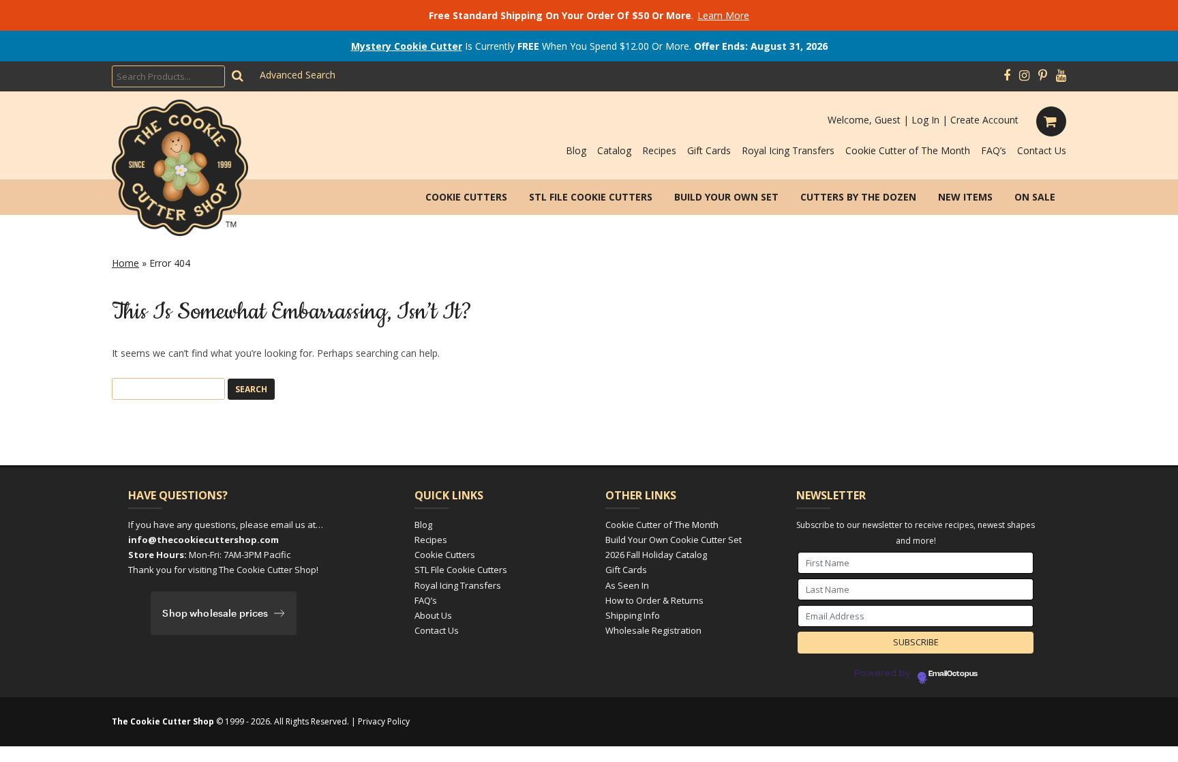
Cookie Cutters (466, 196)
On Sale (1034, 196)
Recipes (659, 150)
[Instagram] (1024, 76)
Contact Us (1041, 150)
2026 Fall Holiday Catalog (656, 554)
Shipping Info (632, 615)
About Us (433, 615)
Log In (925, 119)
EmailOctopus (953, 674)
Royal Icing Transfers (788, 150)
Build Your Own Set (726, 196)
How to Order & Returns (654, 600)
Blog (576, 150)
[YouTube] (1061, 76)
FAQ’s (993, 150)
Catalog (614, 150)
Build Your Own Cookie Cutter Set (673, 539)
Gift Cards (709, 150)
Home (125, 263)
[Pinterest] (1042, 76)
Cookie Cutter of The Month (907, 150)
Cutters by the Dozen (858, 196)
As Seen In (627, 585)
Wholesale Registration (653, 630)
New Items (965, 196)
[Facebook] (1006, 76)
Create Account (984, 119)
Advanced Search (297, 74)
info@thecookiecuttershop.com (203, 539)
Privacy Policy (384, 721)
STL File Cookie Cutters (590, 196)
